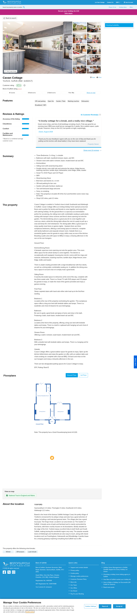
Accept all (119, 606)
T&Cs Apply (68, 13)
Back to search (11, 18)
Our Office (74, 588)
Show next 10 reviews (91, 150)
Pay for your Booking (77, 594)
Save (93, 77)
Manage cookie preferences (79, 576)
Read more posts (108, 587)
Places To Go (112, 7)
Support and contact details (79, 567)
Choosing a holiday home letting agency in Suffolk (116, 575)
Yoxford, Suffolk (17, 81)
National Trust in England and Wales (22, 495)
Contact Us (110, 2)
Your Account (129, 2)
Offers (131, 7)
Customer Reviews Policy (79, 579)
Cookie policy (75, 573)
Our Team (74, 585)
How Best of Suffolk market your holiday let (117, 579)
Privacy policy (75, 570)
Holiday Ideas (123, 7)
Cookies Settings (90, 606)
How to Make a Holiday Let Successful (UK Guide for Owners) (116, 583)
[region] (68, 606)
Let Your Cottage (100, 2)
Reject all (105, 606)
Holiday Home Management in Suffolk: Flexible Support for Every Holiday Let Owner (115, 569)
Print (99, 77)
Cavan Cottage (12, 77)
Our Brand (74, 591)
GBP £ (118, 2)
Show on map (91, 92)
